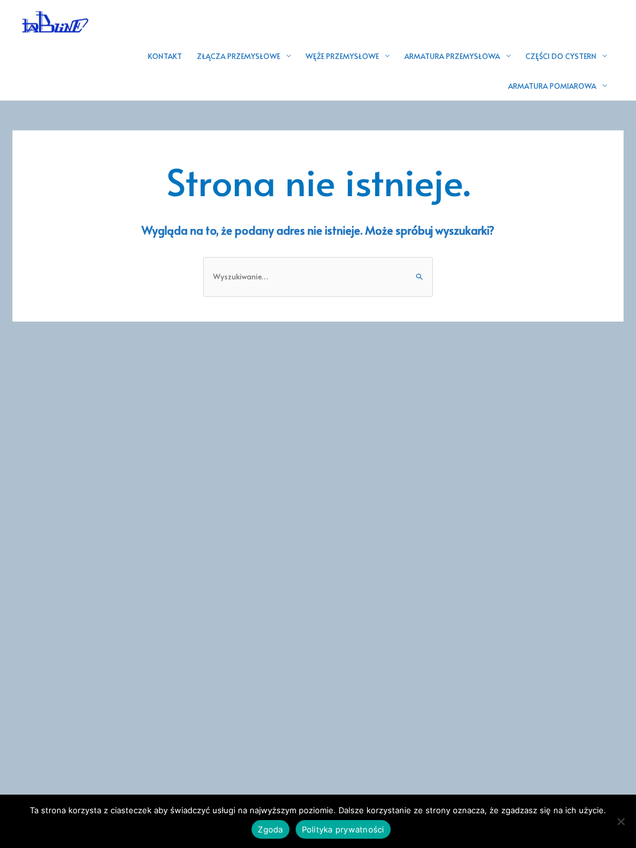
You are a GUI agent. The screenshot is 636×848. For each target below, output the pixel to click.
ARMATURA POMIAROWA (552, 86)
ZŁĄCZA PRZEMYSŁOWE (238, 56)
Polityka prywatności (343, 829)
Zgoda (270, 829)
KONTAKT (165, 56)
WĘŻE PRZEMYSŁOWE (342, 56)
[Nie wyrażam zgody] (620, 821)
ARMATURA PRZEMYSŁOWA (452, 56)
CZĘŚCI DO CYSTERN (560, 56)
